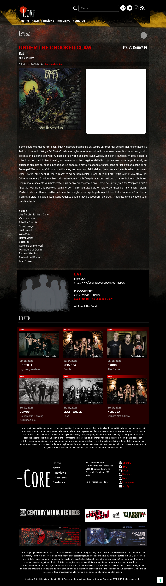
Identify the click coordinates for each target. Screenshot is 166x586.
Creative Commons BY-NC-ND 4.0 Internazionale (117, 579)
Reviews (48, 20)
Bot (125, 466)
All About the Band (85, 306)
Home (25, 20)
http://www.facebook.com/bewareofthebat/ (99, 282)
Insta (125, 470)
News (35, 20)
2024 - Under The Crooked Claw (93, 298)
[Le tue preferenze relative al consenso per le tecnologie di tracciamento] (160, 580)
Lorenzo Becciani (54, 64)
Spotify (127, 462)
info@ (126, 486)
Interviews (64, 20)
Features (79, 20)
